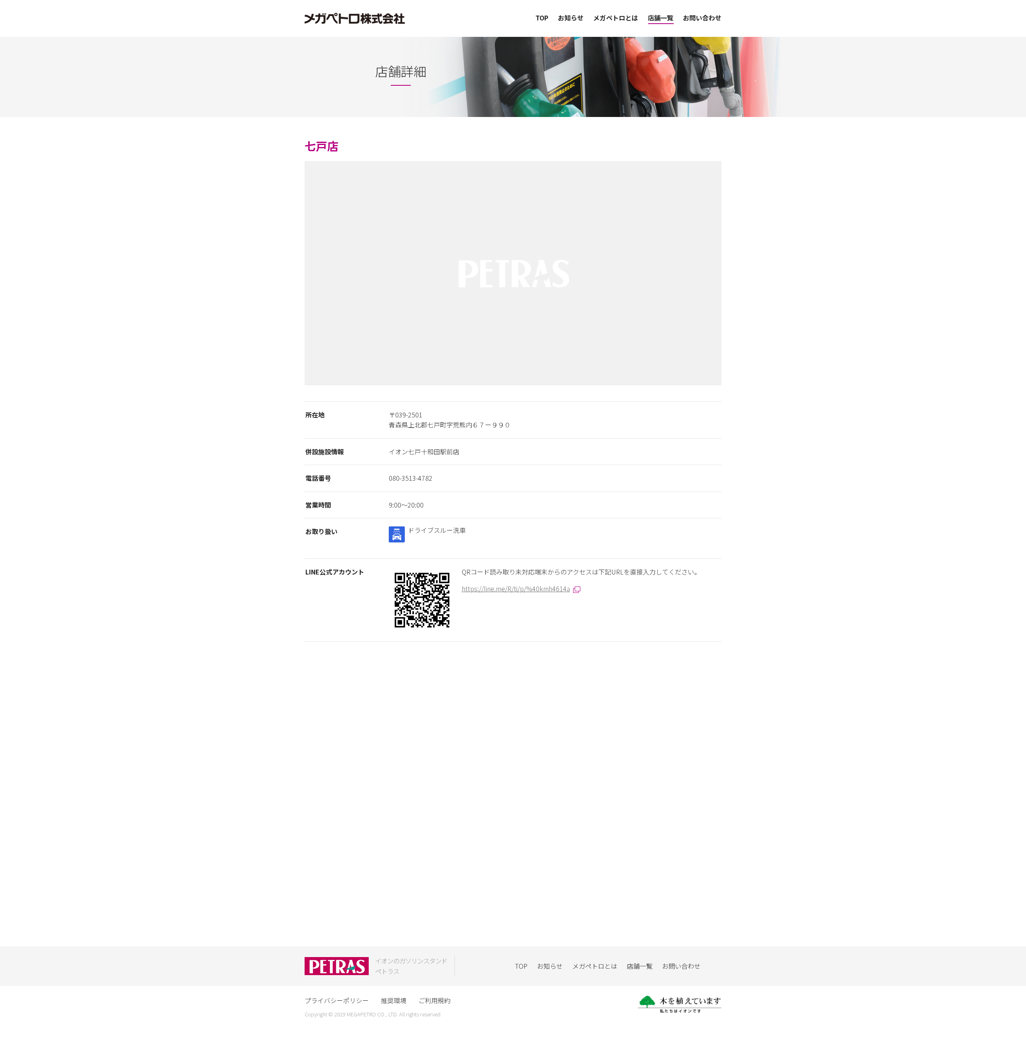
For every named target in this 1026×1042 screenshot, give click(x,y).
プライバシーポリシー (337, 1000)
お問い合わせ (702, 17)
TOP (541, 17)
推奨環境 (393, 1000)
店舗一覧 (660, 17)
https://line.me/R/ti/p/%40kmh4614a (516, 588)
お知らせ (571, 17)
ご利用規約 (434, 1000)
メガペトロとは (615, 17)
